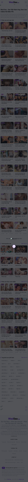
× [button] (14, 246)
